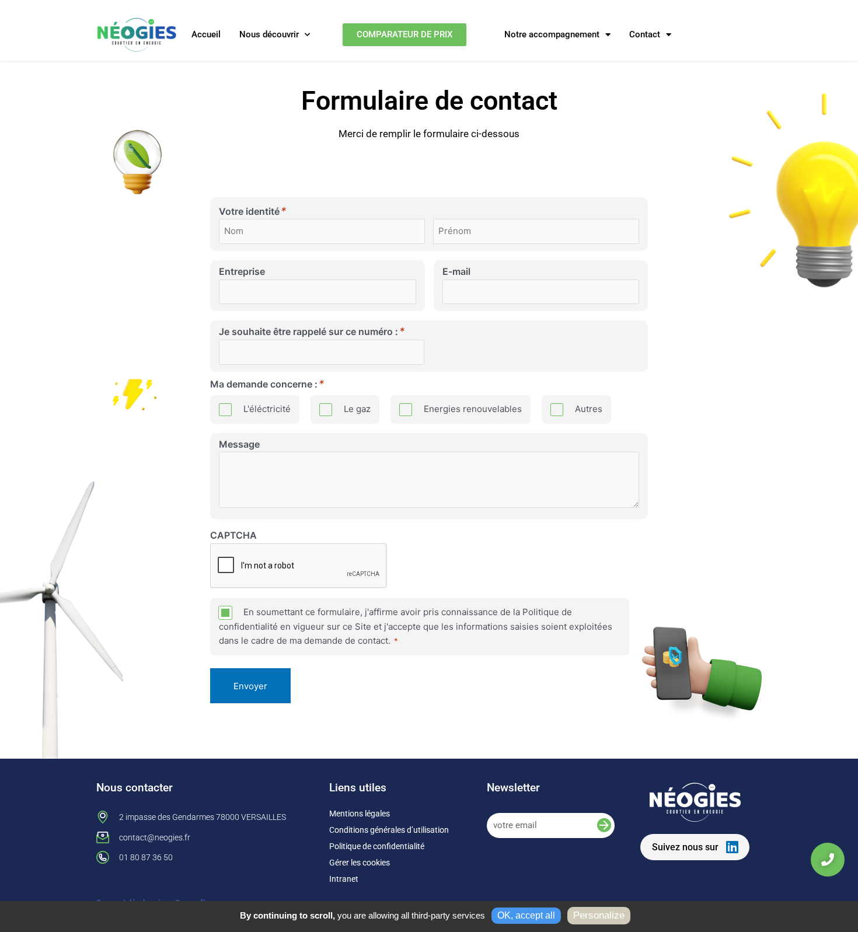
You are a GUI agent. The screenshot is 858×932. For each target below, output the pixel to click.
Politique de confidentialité (376, 846)
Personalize (599, 915)
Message (239, 444)
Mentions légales (359, 813)
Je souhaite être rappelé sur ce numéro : (308, 333)
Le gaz (357, 408)
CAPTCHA (233, 535)
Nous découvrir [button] (269, 34)
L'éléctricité (267, 408)
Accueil (206, 34)
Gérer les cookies (359, 862)
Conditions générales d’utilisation (389, 830)
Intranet (343, 879)
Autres (588, 408)
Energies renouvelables (473, 408)
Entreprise (242, 271)
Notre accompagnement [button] (551, 34)
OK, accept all (526, 915)
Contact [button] (644, 34)
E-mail (456, 271)
